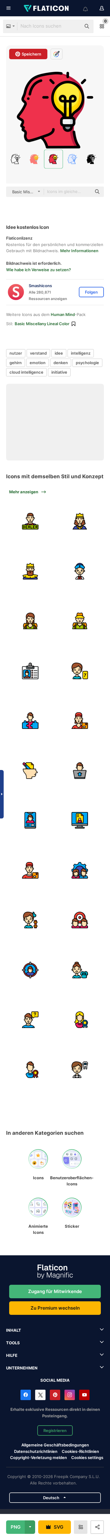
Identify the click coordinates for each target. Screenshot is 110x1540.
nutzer (15, 353)
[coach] (30, 920)
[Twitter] (40, 1395)
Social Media (55, 1380)
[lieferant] (30, 870)
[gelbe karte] (80, 671)
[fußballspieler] (80, 970)
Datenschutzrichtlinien (35, 1451)
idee (59, 353)
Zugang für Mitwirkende (55, 1291)
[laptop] (80, 771)
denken (60, 362)
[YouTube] (84, 1395)
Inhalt (13, 1330)
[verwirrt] (30, 1020)
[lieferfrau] (80, 721)
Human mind (63, 314)
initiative (59, 372)
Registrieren (55, 1430)
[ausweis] (30, 671)
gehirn (15, 362)
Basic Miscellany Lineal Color (42, 323)
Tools (13, 1342)
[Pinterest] (55, 1395)
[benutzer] (80, 1020)
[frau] (30, 621)
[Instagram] (69, 1395)
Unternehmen (22, 1367)
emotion (38, 362)
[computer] (80, 821)
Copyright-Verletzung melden (38, 1457)
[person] (30, 721)
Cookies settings (87, 1457)
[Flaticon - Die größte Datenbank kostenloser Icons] (47, 8)
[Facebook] (25, 1395)
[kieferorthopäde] (80, 1070)
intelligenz (80, 353)
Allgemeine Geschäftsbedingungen (55, 1444)
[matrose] (80, 571)
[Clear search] (73, 26)
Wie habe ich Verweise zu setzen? (38, 269)
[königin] (80, 521)
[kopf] (30, 771)
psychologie (87, 362)
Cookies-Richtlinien (80, 1451)
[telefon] (30, 821)
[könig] (30, 571)
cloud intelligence (26, 372)
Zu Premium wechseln (55, 1308)
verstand (38, 353)
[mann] (80, 621)
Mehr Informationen (79, 250)
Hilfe (11, 1355)
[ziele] (80, 920)
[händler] (30, 521)
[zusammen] (80, 870)
